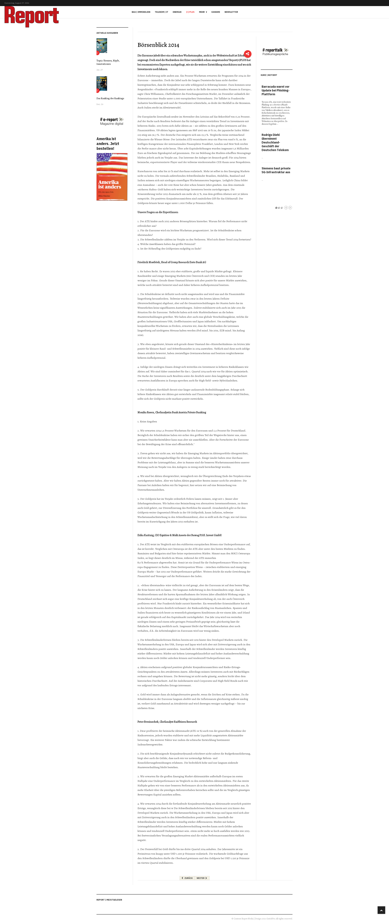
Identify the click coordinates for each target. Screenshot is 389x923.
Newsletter (231, 12)
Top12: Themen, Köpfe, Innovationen (108, 62)
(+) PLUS (190, 12)
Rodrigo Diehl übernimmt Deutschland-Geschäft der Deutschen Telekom (275, 142)
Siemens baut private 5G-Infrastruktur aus (276, 170)
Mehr (202, 12)
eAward (216, 12)
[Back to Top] (381, 910)
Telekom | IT (161, 12)
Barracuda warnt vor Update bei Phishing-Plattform (275, 90)
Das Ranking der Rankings (110, 98)
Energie (177, 12)
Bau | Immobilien (141, 12)
